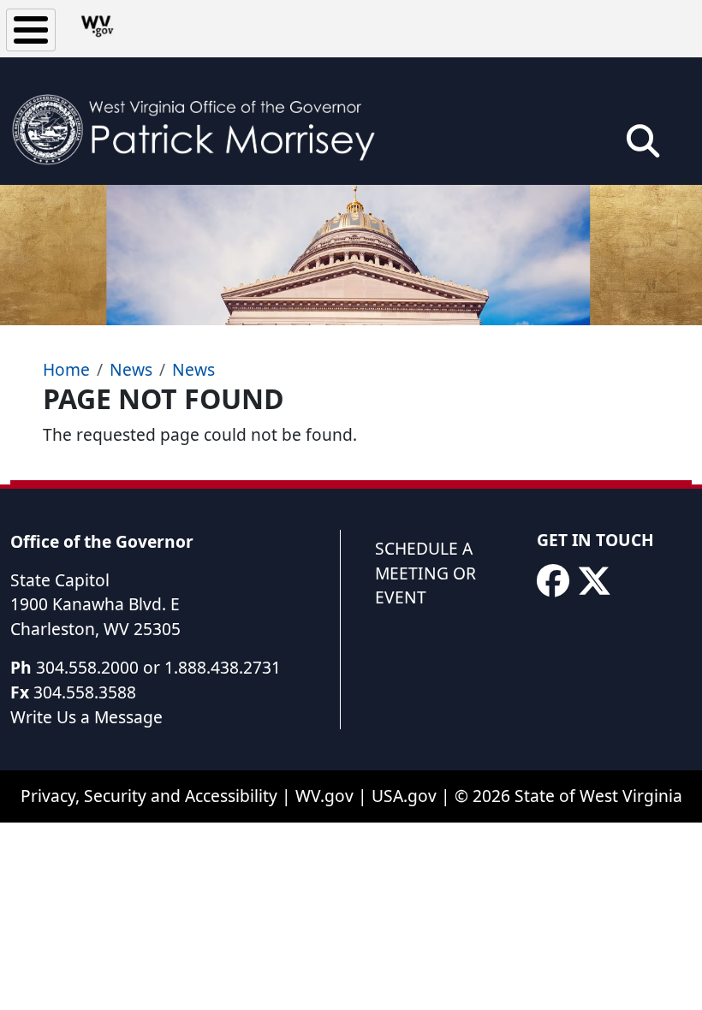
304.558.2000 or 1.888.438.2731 (158, 667)
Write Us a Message (86, 716)
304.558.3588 (84, 692)
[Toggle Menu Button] (31, 30)
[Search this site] (643, 146)
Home (66, 369)
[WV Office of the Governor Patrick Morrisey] (202, 121)
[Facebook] (553, 581)
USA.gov (404, 795)
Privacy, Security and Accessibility (149, 795)
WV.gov (324, 795)
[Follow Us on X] (594, 581)
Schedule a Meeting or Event (425, 573)
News (131, 369)
